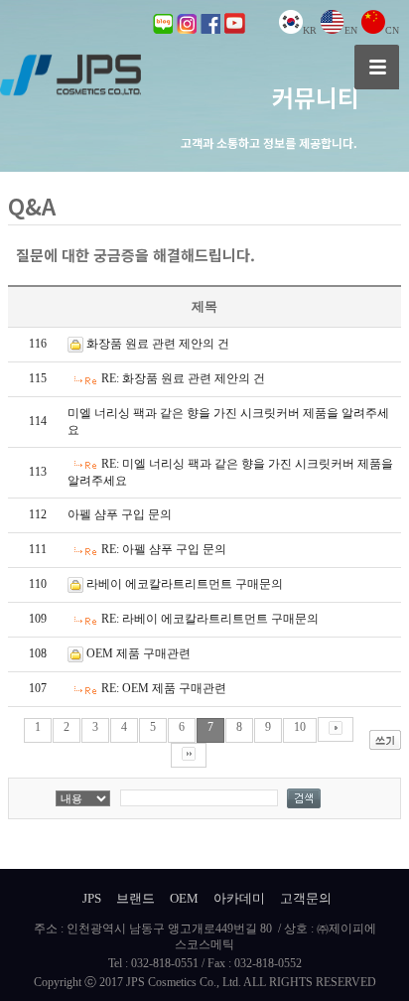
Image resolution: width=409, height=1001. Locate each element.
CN (392, 30)
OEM (184, 898)
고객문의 (306, 898)
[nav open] (376, 67)
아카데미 (239, 898)
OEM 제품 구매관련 (138, 653)
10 (300, 727)
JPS (91, 898)
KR (310, 30)
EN (350, 30)
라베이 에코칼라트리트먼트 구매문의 (184, 584)
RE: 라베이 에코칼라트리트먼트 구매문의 (210, 619)
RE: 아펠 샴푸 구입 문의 (163, 549)
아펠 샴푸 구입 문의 (120, 514)
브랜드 (135, 898)
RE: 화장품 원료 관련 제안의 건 (183, 378)
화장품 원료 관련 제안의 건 (157, 344)
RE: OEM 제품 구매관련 (163, 688)
